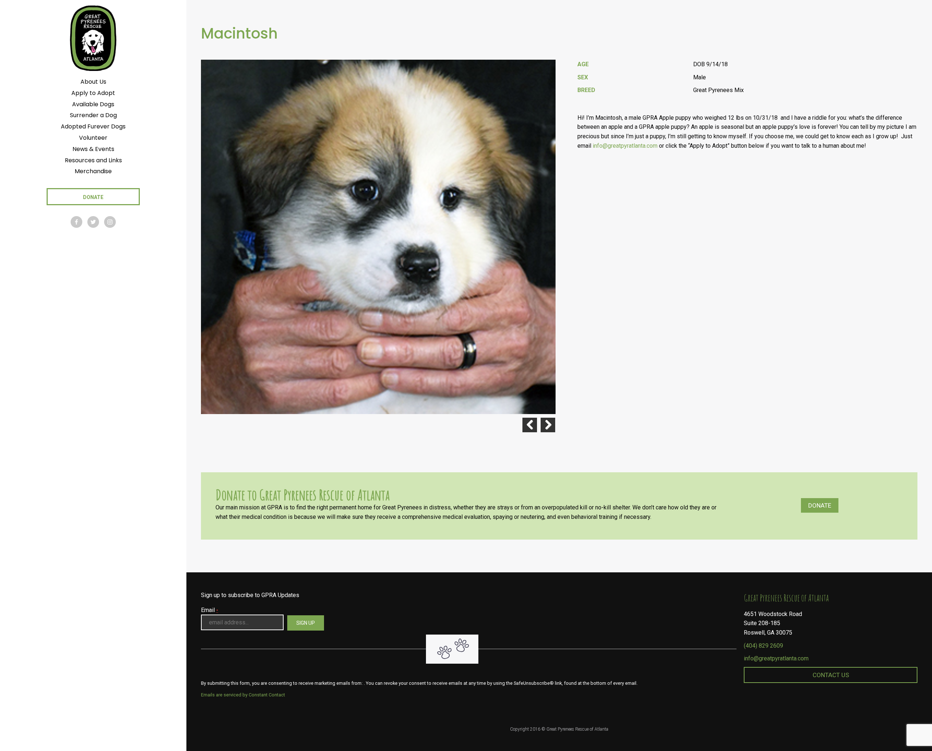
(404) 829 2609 (763, 645)
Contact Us (831, 675)
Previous (529, 425)
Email (209, 610)
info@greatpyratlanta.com (776, 658)
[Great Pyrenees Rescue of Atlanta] (93, 37)
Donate (819, 505)
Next (548, 425)
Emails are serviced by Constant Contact (243, 695)
